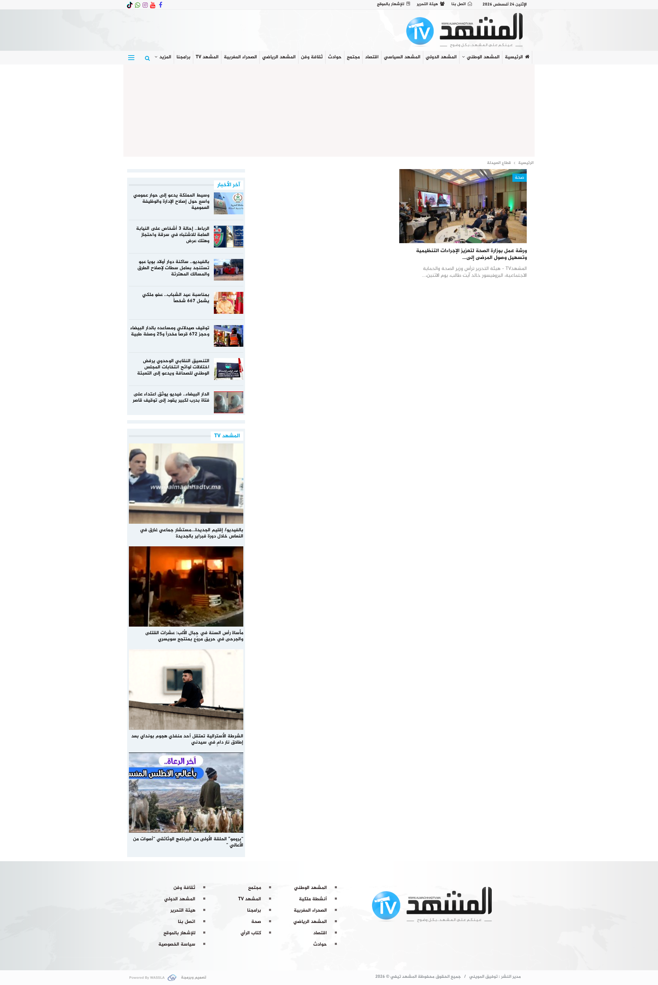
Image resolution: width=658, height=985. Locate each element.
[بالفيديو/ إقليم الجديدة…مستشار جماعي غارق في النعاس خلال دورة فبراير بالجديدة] (186, 483)
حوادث (335, 57)
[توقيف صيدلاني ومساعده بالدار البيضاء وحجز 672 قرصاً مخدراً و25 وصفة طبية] (228, 336)
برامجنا (183, 57)
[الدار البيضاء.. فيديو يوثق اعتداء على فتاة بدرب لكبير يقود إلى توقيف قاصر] (228, 402)
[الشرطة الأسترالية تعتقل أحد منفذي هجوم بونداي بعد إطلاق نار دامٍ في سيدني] (186, 689)
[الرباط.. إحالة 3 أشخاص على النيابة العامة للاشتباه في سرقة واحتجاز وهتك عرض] (228, 237)
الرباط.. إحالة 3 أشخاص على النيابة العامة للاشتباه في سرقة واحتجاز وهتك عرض (172, 235)
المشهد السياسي (402, 57)
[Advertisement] (329, 109)
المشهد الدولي (441, 57)
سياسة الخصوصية (176, 944)
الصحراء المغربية (240, 57)
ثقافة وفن (312, 57)
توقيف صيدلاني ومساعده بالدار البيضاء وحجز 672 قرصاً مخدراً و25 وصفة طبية (169, 331)
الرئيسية (514, 57)
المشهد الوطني (483, 57)
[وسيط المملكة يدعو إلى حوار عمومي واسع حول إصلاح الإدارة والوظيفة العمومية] (228, 203)
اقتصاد (372, 57)
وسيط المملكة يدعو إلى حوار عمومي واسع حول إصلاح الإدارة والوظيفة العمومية (171, 201)
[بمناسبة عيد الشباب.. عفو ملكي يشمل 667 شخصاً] (228, 303)
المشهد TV (207, 57)
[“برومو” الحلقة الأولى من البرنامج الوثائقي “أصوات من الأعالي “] (186, 792)
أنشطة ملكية (313, 899)
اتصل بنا (458, 4)
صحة (519, 177)
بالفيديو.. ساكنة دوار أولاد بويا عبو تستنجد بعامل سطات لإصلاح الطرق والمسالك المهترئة (173, 268)
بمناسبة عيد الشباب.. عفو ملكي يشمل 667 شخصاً (175, 298)
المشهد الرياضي (279, 57)
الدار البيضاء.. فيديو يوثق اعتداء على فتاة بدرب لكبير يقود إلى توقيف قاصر (171, 397)
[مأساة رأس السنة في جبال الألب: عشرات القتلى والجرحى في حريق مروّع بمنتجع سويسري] (186, 586)
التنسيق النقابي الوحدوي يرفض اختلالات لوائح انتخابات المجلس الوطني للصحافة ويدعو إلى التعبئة (173, 367)
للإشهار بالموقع (390, 4)
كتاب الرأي (251, 933)
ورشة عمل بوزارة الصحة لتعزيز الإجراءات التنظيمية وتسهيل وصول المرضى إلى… (471, 254)
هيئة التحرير (427, 4)
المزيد (165, 57)
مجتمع (353, 57)
